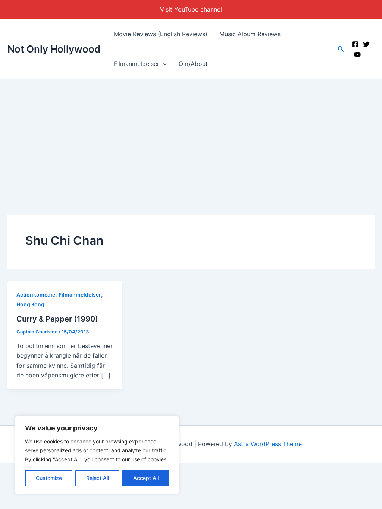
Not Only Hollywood (53, 49)
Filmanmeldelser (136, 63)
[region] (97, 455)
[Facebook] (355, 44)
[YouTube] (357, 54)
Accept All (146, 478)
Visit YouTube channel (191, 9)
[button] (163, 64)
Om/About (193, 63)
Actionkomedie (35, 294)
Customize (49, 478)
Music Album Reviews (250, 34)
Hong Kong (30, 304)
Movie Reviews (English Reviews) (160, 34)
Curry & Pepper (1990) (57, 318)
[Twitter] (366, 44)
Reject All (97, 478)
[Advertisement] (191, 135)
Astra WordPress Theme (268, 444)
